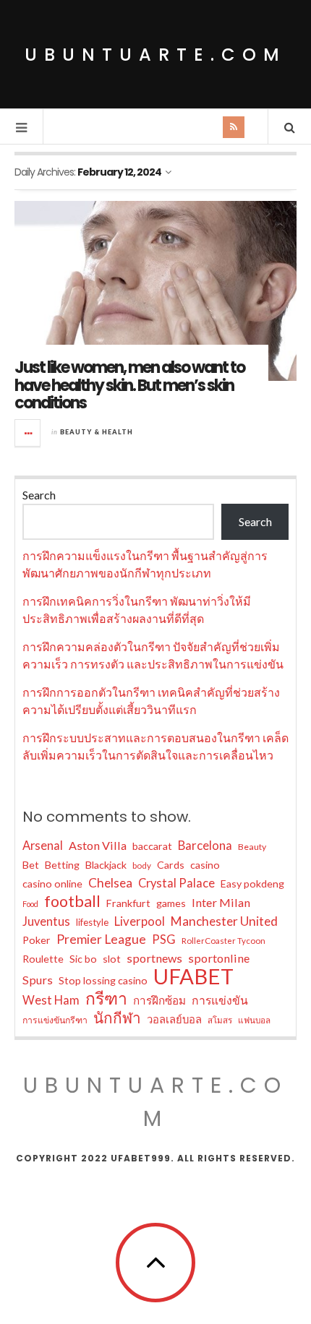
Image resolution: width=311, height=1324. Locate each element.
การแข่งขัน (220, 1000)
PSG (164, 939)
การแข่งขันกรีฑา (55, 1020)
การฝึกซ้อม (159, 1000)
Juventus (46, 921)
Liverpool (139, 921)
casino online (52, 883)
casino (205, 865)
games (171, 903)
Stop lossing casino (103, 980)
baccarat (152, 846)
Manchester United (224, 921)
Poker (36, 940)
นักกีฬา (117, 1017)
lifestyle (92, 922)
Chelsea (110, 882)
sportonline (219, 958)
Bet (30, 865)
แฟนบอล (254, 1020)
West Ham (51, 1000)
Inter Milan (221, 902)
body (141, 865)
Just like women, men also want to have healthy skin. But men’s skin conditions (129, 384)
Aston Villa (98, 845)
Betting (62, 865)
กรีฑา (106, 998)
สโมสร (220, 1020)
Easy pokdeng (252, 883)
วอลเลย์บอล (174, 1019)
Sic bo (83, 959)
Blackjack (106, 865)
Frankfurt (128, 903)
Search (39, 495)
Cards (170, 865)
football (72, 901)
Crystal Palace (176, 883)
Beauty (252, 846)
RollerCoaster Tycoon (223, 940)
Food (30, 903)
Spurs (37, 979)
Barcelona (205, 845)
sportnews (154, 958)
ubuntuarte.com (155, 54)
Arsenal (42, 845)
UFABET (193, 976)
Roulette (43, 959)
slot (112, 959)
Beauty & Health (96, 432)
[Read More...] (28, 433)
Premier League (101, 939)
